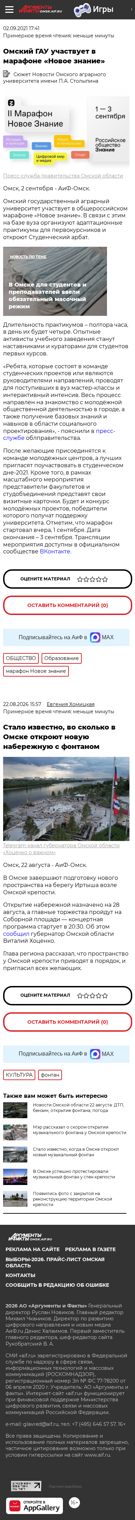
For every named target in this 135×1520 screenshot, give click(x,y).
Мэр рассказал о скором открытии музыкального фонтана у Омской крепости (79, 1129)
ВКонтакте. (55, 551)
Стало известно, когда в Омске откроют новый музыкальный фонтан (76, 1152)
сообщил (17, 934)
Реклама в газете (90, 1249)
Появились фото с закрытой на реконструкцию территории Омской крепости (72, 1199)
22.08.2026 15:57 (22, 704)
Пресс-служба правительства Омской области (63, 176)
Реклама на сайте (33, 1249)
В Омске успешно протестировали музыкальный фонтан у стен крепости (74, 1174)
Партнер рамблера (65, 1486)
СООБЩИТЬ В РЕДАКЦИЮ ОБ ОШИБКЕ (57, 1285)
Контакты (20, 1275)
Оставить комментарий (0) (67, 605)
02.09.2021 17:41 (21, 28)
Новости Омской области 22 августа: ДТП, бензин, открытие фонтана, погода (78, 1107)
